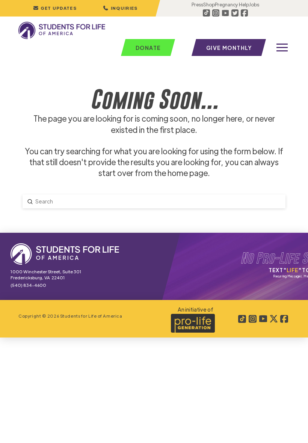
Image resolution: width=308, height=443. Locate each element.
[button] (120, 8)
